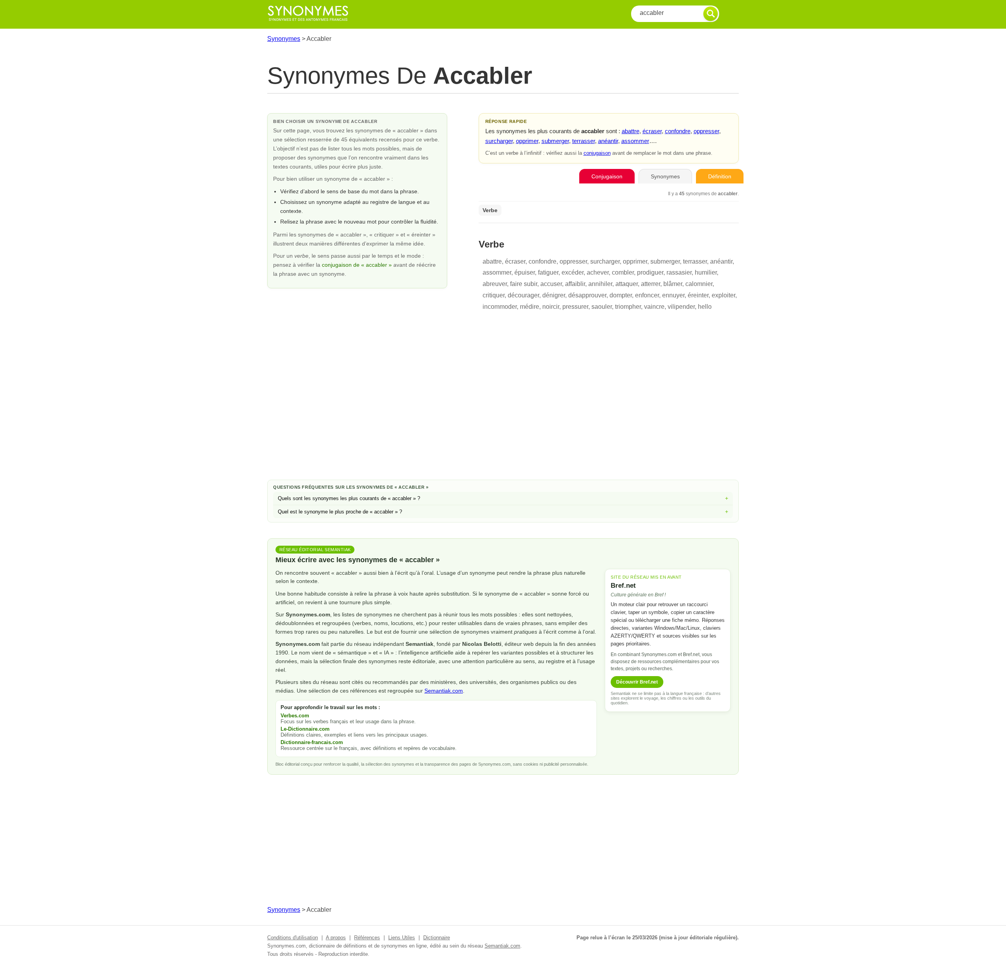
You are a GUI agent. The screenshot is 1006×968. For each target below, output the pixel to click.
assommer (635, 141)
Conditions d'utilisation (292, 937)
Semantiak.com (443, 691)
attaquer (626, 283)
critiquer (494, 295)
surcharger (499, 141)
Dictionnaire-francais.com (312, 742)
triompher (628, 306)
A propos (336, 937)
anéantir (608, 141)
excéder (573, 272)
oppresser (706, 131)
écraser (652, 131)
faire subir (523, 283)
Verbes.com (295, 716)
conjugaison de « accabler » (357, 265)
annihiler (600, 283)
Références (367, 937)
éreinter (698, 295)
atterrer (650, 283)
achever (598, 272)
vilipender (681, 306)
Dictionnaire (436, 937)
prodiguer (650, 272)
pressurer (575, 306)
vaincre (654, 306)
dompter (620, 295)
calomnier (698, 283)
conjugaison (597, 153)
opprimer (527, 141)
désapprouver (587, 295)
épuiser (524, 272)
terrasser (583, 141)
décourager (523, 295)
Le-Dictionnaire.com (305, 729)
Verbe (490, 210)
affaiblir (575, 283)
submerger (555, 141)
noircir (550, 306)
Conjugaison (606, 176)
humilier (706, 272)
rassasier (679, 272)
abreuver (495, 283)
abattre (630, 131)
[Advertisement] (503, 411)
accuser (551, 283)
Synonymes (283, 38)
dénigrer (553, 295)
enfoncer (647, 295)
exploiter (723, 295)
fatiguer (548, 272)
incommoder (500, 306)
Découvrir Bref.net (637, 682)
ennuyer (673, 295)
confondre (677, 131)
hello (705, 306)
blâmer (672, 283)
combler (623, 272)
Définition (719, 176)
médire (529, 306)
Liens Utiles (401, 937)
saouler (601, 306)
